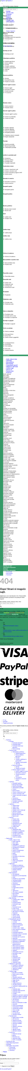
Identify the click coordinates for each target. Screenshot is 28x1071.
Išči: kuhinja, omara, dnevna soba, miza (10, 601)
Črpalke (14, 993)
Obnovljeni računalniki (9, 570)
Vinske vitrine (16, 916)
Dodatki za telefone (17, 865)
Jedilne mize (15, 808)
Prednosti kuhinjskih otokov (10, 625)
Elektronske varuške (17, 974)
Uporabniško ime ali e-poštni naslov (10, 1058)
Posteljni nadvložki (17, 801)
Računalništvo (13, 872)
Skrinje (17, 766)
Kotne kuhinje (16, 749)
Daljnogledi (15, 844)
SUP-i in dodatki (16, 1039)
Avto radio (15, 843)
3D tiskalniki (15, 874)
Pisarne (11, 817)
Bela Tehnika (12, 898)
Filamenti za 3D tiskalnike (19, 875)
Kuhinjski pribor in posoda (19, 934)
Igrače (14, 1035)
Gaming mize (15, 820)
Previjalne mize (16, 835)
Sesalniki (14, 954)
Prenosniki (9, 572)
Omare (14, 789)
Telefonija (12, 863)
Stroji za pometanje (17, 1005)
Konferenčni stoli (17, 823)
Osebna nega (12, 971)
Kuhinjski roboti (16, 935)
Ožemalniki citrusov (17, 951)
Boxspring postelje (17, 784)
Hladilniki (15, 901)
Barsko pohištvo (16, 813)
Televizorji (15, 859)
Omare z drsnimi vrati (18, 793)
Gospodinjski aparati (15, 919)
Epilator (14, 975)
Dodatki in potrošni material (20, 995)
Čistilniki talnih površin (18, 990)
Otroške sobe (13, 828)
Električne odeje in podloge (19, 996)
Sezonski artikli (16, 1038)
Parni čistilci (15, 1001)
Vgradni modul (16, 1029)
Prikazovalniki (16, 851)
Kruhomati (15, 931)
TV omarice (19, 777)
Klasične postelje (17, 786)
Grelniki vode (16, 926)
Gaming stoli (15, 822)
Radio (14, 853)
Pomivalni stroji (16, 907)
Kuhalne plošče (16, 902)
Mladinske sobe (16, 829)
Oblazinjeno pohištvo (18, 752)
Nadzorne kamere (17, 1022)
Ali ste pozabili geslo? (6, 1069)
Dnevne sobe (12, 750)
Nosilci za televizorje (18, 850)
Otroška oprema (16, 984)
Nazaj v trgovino (10, 31)
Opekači (14, 950)
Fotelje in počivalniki (21, 762)
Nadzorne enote (16, 1020)
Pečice (14, 905)
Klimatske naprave (17, 966)
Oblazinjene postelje (17, 787)
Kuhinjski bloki (16, 744)
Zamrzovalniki (16, 917)
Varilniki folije (16, 959)
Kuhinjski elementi (17, 743)
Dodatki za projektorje (18, 845)
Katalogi (5, 569)
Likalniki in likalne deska (18, 939)
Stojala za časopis (20, 768)
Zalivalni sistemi (16, 1014)
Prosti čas (12, 1032)
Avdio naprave (16, 841)
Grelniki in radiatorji (17, 965)
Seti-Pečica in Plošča (18, 911)
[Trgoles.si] (6, 0)
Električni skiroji (16, 1033)
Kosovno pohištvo (17, 765)
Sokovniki (15, 956)
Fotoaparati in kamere (18, 847)
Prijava (12, 1066)
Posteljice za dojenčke (18, 831)
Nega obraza (15, 980)
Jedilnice (11, 804)
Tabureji (18, 763)
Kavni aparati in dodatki (18, 929)
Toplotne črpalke (16, 968)
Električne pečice (17, 923)
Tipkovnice (15, 890)
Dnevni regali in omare (18, 769)
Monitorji (8, 575)
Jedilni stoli (15, 807)
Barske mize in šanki (17, 814)
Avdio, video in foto (14, 840)
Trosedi (17, 757)
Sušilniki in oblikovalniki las (19, 986)
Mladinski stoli (16, 825)
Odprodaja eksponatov (9, 567)
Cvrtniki (14, 922)
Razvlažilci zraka (16, 953)
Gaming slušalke (16, 880)
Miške (14, 886)
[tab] (8, 11)
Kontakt (5, 721)
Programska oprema (17, 887)
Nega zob (15, 981)
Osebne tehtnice (16, 983)
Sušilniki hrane (16, 957)
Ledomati (14, 938)
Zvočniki (14, 862)
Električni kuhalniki (17, 925)
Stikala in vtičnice (17, 1026)
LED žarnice (15, 999)
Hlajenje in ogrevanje (15, 963)
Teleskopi (14, 857)
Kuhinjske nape (16, 904)
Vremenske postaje (17, 1008)
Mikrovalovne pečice (18, 945)
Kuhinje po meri (7, 566)
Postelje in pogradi (17, 832)
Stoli (13, 889)
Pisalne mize (15, 819)
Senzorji (14, 1025)
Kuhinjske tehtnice (17, 932)
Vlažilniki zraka (16, 962)
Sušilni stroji (15, 914)
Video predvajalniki (17, 860)
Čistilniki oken (16, 989)
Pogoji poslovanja (8, 723)
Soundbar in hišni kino (18, 856)
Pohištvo (5, 7)
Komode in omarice (21, 772)
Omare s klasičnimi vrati (19, 792)
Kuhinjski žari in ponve (18, 937)
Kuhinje (11, 741)
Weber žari (15, 1011)
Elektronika (6, 355)
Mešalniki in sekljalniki (18, 941)
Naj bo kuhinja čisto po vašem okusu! (13, 636)
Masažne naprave (17, 977)
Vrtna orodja (15, 1010)
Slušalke (14, 854)
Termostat (15, 1028)
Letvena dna (15, 802)
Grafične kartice (16, 881)
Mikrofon (15, 895)
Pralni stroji (15, 908)
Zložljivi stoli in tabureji (18, 810)
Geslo (2, 1063)
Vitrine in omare (16, 811)
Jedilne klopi (15, 805)
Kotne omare (15, 790)
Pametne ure (15, 1036)
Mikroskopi (15, 848)
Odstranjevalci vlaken (18, 947)
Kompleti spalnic (16, 783)
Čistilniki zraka (16, 920)
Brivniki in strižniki (17, 972)
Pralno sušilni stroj (17, 910)
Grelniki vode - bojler (18, 899)
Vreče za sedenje (16, 837)
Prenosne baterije (17, 868)
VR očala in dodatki (17, 892)
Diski (13, 877)
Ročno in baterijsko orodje (19, 1002)
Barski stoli (15, 816)
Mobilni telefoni (16, 869)
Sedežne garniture (20, 753)
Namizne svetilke (17, 1023)
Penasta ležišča (16, 799)
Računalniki (9, 573)
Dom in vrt (12, 987)
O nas (4, 720)
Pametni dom (13, 1016)
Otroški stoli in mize (17, 834)
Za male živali (16, 1013)
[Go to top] (0, 727)
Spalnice (11, 781)
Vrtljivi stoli (15, 826)
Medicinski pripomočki (18, 978)
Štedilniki (15, 913)
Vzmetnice (15, 798)
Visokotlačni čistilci (17, 1007)
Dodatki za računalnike (18, 878)
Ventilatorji (15, 960)
